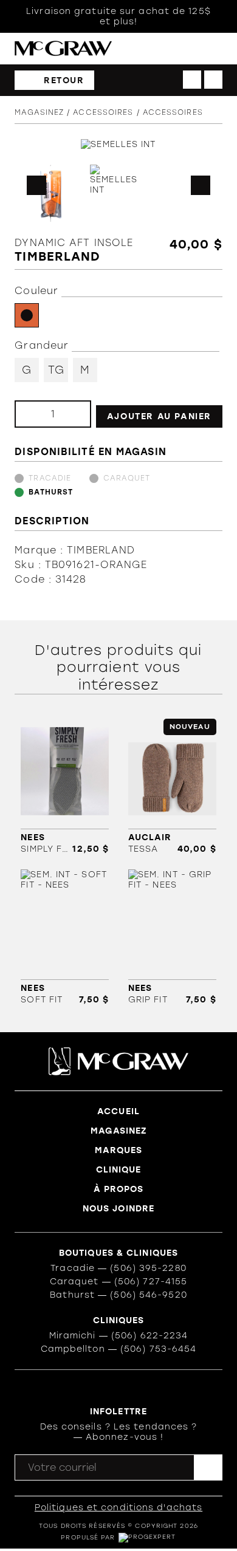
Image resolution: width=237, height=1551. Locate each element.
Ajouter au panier (159, 416)
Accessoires (103, 112)
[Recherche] (167, 49)
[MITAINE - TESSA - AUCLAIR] (172, 786)
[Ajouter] (72, 414)
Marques (119, 1150)
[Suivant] (213, 79)
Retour (64, 80)
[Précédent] (192, 79)
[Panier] (192, 48)
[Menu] (216, 49)
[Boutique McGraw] (63, 48)
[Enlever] (34, 414)
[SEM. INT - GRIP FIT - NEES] (172, 937)
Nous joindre (118, 1208)
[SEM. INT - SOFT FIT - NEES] (65, 937)
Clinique (119, 1170)
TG (56, 370)
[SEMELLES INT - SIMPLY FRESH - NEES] (65, 786)
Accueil (118, 1111)
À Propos (119, 1189)
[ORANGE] (27, 315)
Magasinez (39, 112)
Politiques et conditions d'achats (118, 1507)
